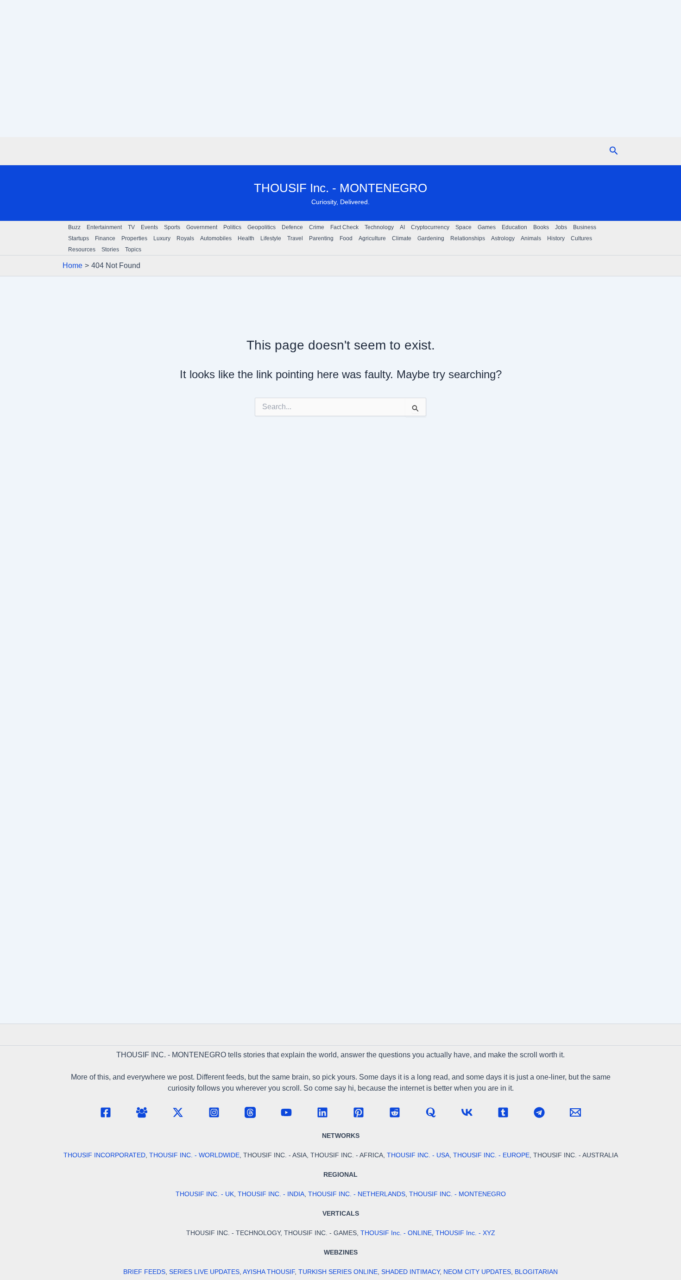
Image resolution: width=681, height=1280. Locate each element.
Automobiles (216, 238)
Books (541, 227)
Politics (232, 227)
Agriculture (372, 238)
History (556, 238)
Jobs (561, 227)
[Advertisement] (340, 68)
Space (463, 227)
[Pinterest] (358, 1112)
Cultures (581, 238)
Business (584, 227)
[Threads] (250, 1112)
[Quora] (431, 1112)
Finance (105, 238)
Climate (401, 238)
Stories (110, 249)
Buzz (74, 227)
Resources (81, 249)
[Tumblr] (503, 1112)
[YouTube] (286, 1112)
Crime (316, 227)
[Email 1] (575, 1112)
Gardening (430, 238)
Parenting (321, 238)
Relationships (467, 238)
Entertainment (104, 227)
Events (149, 227)
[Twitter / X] (178, 1112)
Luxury (161, 238)
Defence (292, 227)
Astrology (503, 238)
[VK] (467, 1112)
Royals (185, 238)
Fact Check (344, 227)
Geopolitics (261, 227)
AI (402, 227)
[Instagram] (214, 1112)
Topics (133, 249)
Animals (531, 238)
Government (201, 227)
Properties (134, 238)
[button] (613, 150)
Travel (295, 238)
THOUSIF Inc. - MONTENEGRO (340, 188)
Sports (172, 227)
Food (346, 238)
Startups (78, 238)
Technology (379, 227)
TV (131, 227)
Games (487, 227)
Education (514, 227)
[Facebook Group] (142, 1112)
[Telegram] (539, 1112)
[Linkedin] (322, 1112)
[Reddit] (395, 1112)
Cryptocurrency (430, 227)
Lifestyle (270, 238)
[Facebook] (106, 1112)
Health (246, 238)
